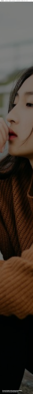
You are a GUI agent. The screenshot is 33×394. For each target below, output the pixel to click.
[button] (31, 0)
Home (1, 2)
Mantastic (2, 0)
